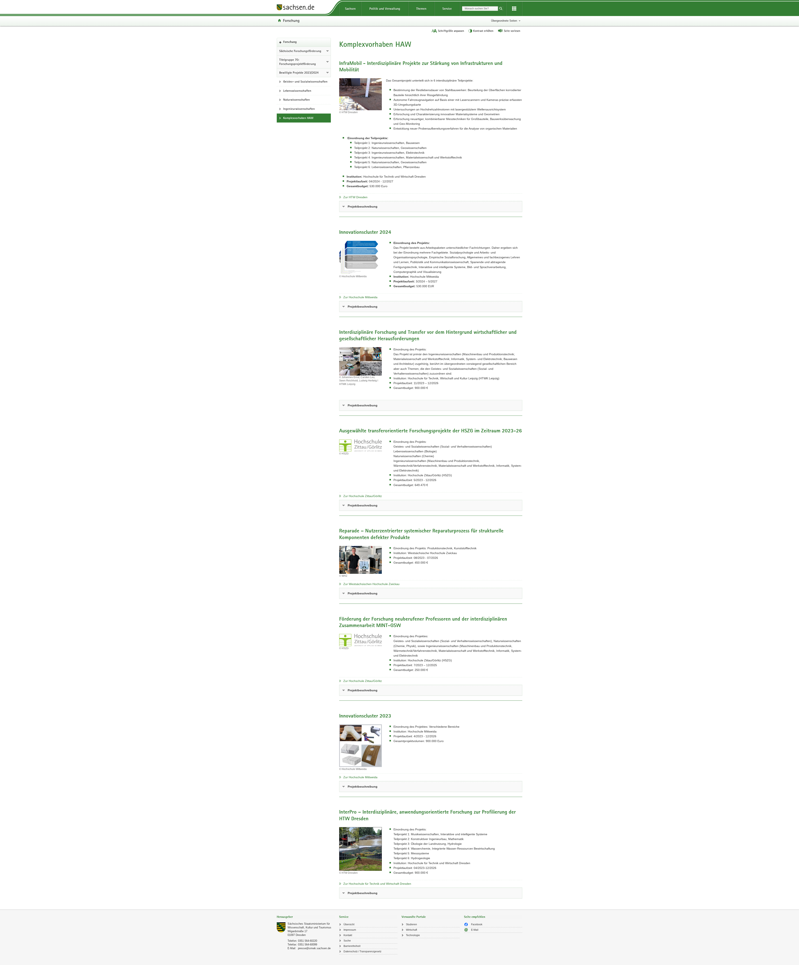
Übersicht (349, 924)
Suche (347, 940)
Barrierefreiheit (352, 946)
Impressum (350, 929)
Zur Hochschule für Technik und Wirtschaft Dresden (377, 883)
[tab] (306, 917)
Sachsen (350, 9)
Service (447, 9)
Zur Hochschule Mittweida (360, 297)
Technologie (413, 935)
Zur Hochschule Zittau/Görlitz (362, 496)
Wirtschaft (411, 929)
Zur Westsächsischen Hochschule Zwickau (371, 584)
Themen (421, 9)
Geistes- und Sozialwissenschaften (305, 81)
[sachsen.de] (306, 8)
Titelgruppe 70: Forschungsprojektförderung (297, 62)
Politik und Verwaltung (384, 9)
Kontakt (348, 935)
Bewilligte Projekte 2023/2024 (299, 72)
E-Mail (474, 929)
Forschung (291, 20)
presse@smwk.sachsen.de (314, 948)
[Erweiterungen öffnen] (514, 8)
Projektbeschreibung (362, 206)
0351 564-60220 (307, 940)
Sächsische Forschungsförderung (300, 51)
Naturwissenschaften (296, 99)
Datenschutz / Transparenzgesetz (362, 951)
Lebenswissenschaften (297, 91)
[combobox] (480, 8)
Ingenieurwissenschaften (299, 109)
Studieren (411, 924)
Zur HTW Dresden (355, 197)
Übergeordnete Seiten (504, 20)
